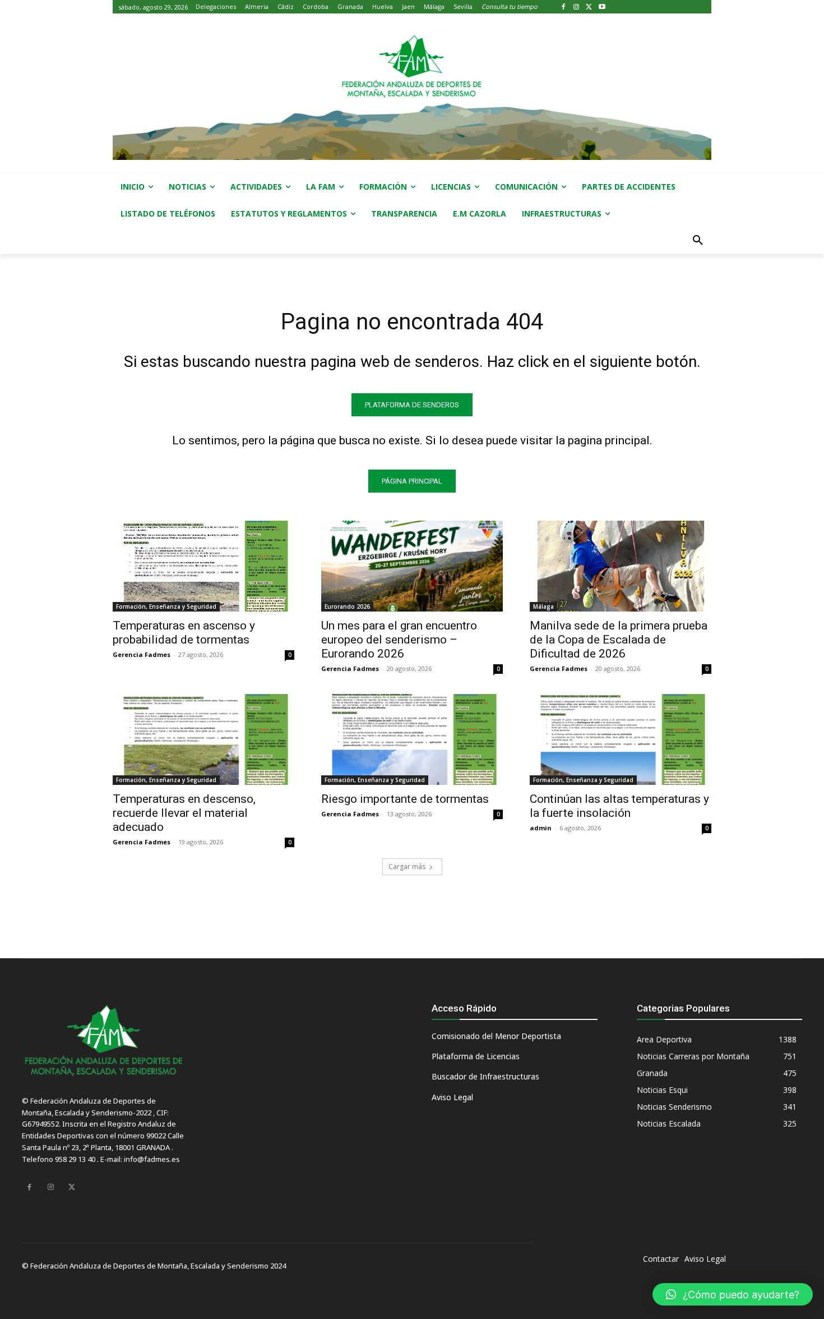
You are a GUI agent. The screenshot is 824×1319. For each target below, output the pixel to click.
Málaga (543, 606)
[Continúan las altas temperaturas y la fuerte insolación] (620, 739)
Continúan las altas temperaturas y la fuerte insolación (619, 806)
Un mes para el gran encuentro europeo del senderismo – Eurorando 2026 (399, 639)
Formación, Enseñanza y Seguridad (166, 606)
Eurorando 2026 (347, 606)
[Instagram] (576, 7)
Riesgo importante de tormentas (405, 799)
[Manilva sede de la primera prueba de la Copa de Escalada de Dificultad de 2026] (620, 566)
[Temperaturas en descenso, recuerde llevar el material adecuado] (203, 739)
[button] (697, 240)
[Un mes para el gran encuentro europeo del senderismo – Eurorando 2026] (412, 566)
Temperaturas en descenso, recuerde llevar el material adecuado (184, 813)
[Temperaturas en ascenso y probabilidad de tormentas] (203, 566)
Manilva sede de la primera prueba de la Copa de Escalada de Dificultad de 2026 (618, 639)
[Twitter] (589, 7)
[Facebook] (563, 7)
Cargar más (406, 866)
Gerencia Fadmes (141, 654)
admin (541, 828)
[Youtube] (601, 7)
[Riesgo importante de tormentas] (412, 739)
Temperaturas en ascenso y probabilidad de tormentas (184, 632)
